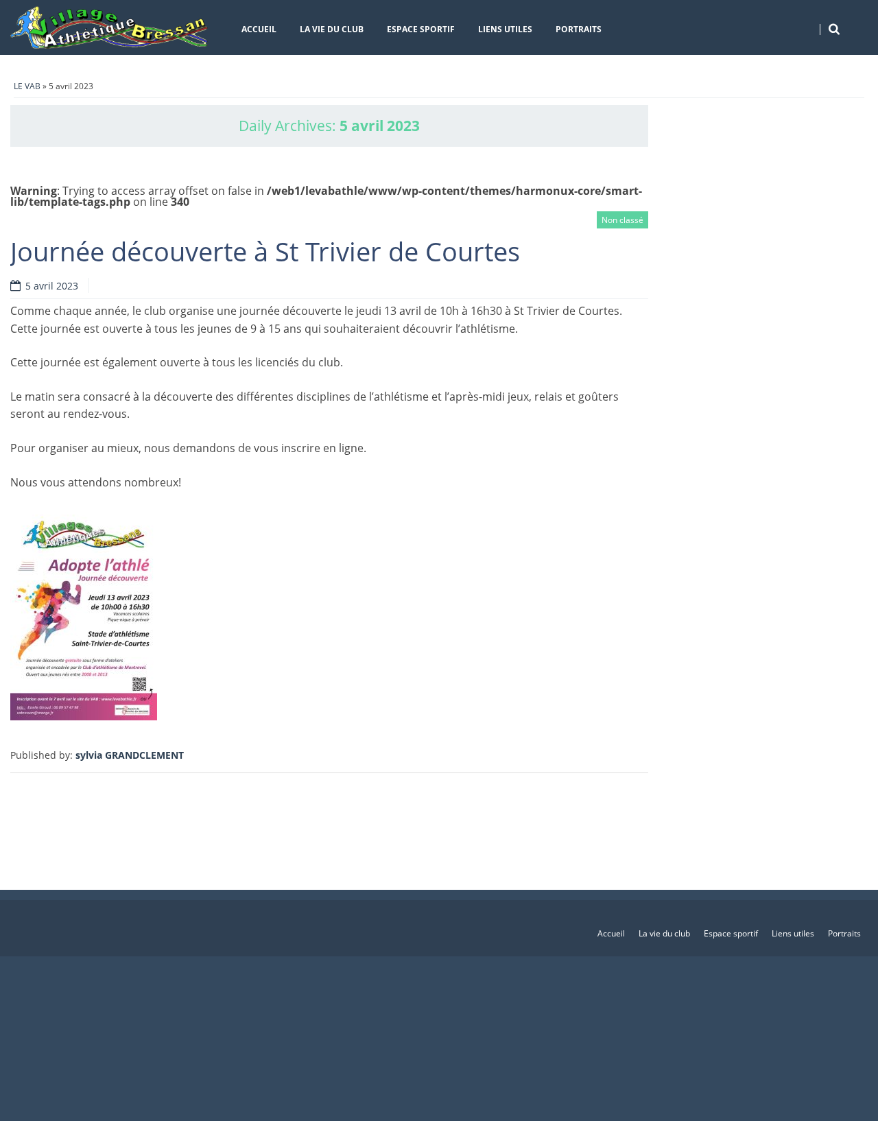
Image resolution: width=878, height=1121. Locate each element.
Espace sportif (421, 29)
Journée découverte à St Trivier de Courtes (265, 251)
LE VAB (27, 86)
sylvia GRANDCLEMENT (129, 755)
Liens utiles (505, 29)
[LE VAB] (109, 27)
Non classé (622, 220)
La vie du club (332, 29)
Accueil (258, 29)
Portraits (579, 29)
